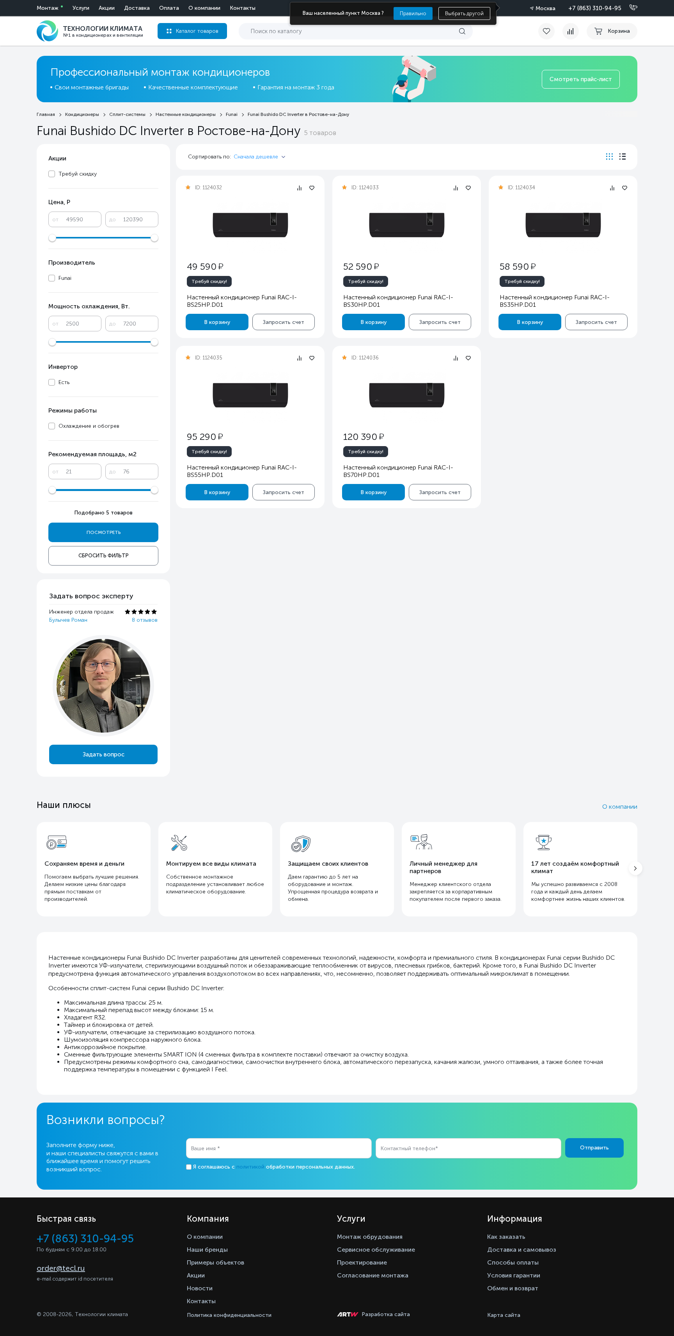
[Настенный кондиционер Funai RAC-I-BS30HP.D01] (407, 225)
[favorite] (550, 31)
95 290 (205, 436)
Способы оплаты (513, 1262)
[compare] (570, 31)
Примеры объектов (215, 1262)
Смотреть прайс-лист (581, 79)
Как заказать (506, 1236)
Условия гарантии (513, 1275)
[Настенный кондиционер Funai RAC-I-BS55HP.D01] (250, 395)
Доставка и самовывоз (521, 1249)
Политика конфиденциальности (229, 1315)
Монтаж (48, 8)
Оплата (169, 8)
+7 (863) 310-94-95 (594, 8)
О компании (204, 8)
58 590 (518, 266)
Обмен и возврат (512, 1288)
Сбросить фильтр (103, 556)
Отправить (594, 1147)
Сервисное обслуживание (376, 1249)
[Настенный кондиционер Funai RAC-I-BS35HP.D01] (563, 225)
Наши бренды (207, 1249)
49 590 (205, 266)
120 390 (363, 436)
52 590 (361, 266)
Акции (107, 8)
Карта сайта (503, 1315)
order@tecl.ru (61, 1268)
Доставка (137, 8)
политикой (250, 1166)
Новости (200, 1288)
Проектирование (362, 1262)
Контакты (242, 8)
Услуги (81, 8)
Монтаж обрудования (370, 1236)
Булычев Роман (68, 620)
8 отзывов (145, 620)
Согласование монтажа (372, 1275)
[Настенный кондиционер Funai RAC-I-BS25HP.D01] (250, 225)
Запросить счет (283, 322)
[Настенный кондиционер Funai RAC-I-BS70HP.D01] (407, 395)
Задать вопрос (103, 754)
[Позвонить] (628, 8)
